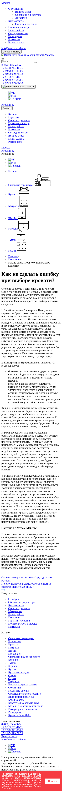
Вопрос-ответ (23, 11)
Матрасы (13, 647)
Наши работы (16, 30)
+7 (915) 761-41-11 (12, 67)
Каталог (13, 114)
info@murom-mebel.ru (13, 48)
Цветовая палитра (18, 27)
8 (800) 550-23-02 (11, 64)
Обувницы (14, 687)
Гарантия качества (19, 620)
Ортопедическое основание (24, 693)
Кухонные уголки (18, 690)
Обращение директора (28, 14)
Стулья (12, 678)
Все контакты (9, 736)
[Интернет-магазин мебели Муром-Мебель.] (27, 54)
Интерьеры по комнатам (22, 709)
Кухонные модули (18, 672)
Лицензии (21, 17)
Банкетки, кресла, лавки (22, 684)
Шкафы (12, 650)
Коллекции (14, 641)
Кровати (13, 644)
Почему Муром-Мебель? (22, 623)
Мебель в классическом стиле (25, 706)
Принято (52, 781)
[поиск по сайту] (35, 62)
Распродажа (15, 36)
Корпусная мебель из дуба (23, 702)
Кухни (12, 669)
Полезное (13, 617)
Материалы (15, 611)
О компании (15, 8)
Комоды (13, 659)
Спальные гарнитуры (21, 638)
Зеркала (12, 666)
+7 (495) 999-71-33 (12, 73)
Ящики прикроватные (21, 696)
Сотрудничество (18, 33)
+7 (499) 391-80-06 (12, 70)
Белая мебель (16, 699)
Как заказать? (16, 20)
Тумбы (12, 662)
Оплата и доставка (26, 24)
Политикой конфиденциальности (21, 781)
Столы (12, 675)
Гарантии (13, 117)
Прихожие (14, 653)
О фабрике (14, 599)
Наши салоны (16, 42)
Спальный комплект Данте (24, 656)
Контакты (14, 39)
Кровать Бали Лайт (19, 715)
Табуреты (13, 681)
